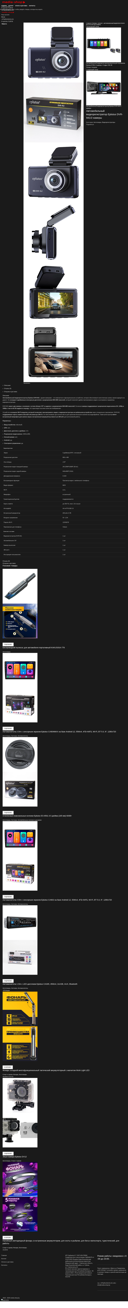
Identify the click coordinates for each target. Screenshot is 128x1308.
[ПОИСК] (125, 6)
